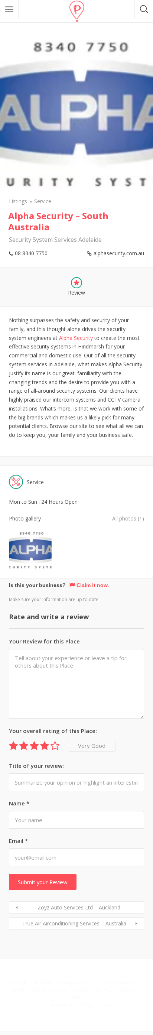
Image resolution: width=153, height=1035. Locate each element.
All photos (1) (128, 518)
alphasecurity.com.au (119, 253)
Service (42, 201)
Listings (18, 201)
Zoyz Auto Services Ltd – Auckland (79, 907)
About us (62, 1005)
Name (19, 803)
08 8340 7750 (31, 253)
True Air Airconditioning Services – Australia (74, 923)
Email (18, 840)
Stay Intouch (96, 1005)
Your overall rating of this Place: (53, 730)
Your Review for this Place (44, 641)
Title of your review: (36, 765)
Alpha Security (76, 337)
